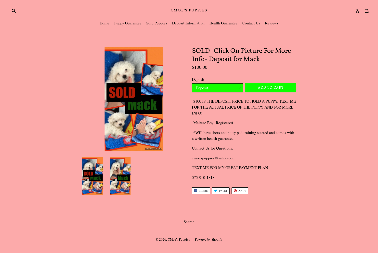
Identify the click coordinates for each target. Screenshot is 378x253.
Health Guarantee (223, 23)
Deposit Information (188, 23)
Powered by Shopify (208, 239)
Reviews (271, 23)
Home (104, 23)
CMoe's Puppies (189, 10)
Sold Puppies (156, 23)
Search (189, 221)
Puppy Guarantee (127, 23)
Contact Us (251, 23)
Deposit (198, 79)
